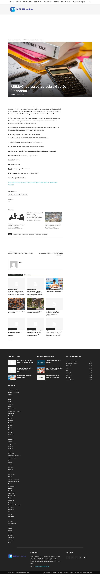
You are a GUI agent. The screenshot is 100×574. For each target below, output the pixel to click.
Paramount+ (11, 486)
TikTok (10, 526)
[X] (13, 101)
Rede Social (11, 500)
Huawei (10, 451)
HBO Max (10, 448)
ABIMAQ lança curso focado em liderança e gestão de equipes (16, 224)
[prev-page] (9, 340)
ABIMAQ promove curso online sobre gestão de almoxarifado (53, 224)
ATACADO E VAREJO (17, 234)
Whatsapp (11, 540)
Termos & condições (79, 2)
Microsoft (10, 467)
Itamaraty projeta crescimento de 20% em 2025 (20, 253)
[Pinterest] (17, 101)
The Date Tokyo (65, 2)
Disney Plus (11, 416)
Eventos (10, 427)
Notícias (18, 2)
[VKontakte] (80, 557)
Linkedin (10, 465)
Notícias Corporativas (16, 39)
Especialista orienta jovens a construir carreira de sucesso (51, 254)
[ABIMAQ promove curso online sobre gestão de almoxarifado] (53, 217)
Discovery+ (11, 413)
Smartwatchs (11, 512)
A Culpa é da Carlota (13, 390)
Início (9, 39)
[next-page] (12, 340)
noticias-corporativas (13, 481)
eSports (10, 425)
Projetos (56, 2)
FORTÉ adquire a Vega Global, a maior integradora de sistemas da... (25, 362)
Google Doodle (12, 444)
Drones (10, 418)
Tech (9, 519)
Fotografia (10, 434)
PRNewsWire (11, 495)
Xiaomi (10, 542)
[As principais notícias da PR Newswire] (41, 362)
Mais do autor (27, 275)
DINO (13, 94)
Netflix (10, 472)
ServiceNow (47, 2)
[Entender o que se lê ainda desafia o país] (54, 284)
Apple (9, 399)
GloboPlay (10, 439)
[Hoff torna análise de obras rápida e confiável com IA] (16, 304)
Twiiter (10, 528)
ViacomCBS (11, 537)
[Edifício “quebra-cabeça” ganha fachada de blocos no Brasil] (35, 304)
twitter (10, 530)
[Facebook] (9, 101)
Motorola (10, 469)
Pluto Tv (10, 491)
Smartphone (27, 2)
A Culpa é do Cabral (13, 392)
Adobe (10, 394)
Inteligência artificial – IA (14, 455)
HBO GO (10, 446)
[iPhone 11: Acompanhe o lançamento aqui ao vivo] (41, 377)
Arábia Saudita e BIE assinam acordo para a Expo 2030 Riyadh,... (24, 370)
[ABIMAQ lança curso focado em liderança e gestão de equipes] (16, 217)
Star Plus (10, 514)
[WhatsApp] (20, 101)
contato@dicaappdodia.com (42, 566)
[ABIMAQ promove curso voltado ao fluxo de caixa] (36, 216)
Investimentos (12, 458)
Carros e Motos (12, 408)
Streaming (37, 2)
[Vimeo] (76, 557)
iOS (9, 460)
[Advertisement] (50, 26)
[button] (90, 2)
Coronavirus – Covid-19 (14, 411)
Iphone (10, 462)
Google (10, 441)
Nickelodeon (11, 474)
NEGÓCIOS (44, 234)
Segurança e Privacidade (14, 505)
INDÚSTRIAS (38, 234)
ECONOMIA (31, 234)
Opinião (10, 483)
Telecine (10, 521)
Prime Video (11, 493)
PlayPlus (10, 488)
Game (9, 437)
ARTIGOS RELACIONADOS (15, 275)
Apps (10, 2)
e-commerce (25, 234)
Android (10, 397)
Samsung (10, 502)
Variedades (11, 535)
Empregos (11, 420)
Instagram (11, 453)
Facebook (10, 430)
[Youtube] (84, 557)
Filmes (10, 432)
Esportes (10, 423)
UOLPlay (10, 533)
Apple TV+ (11, 404)
